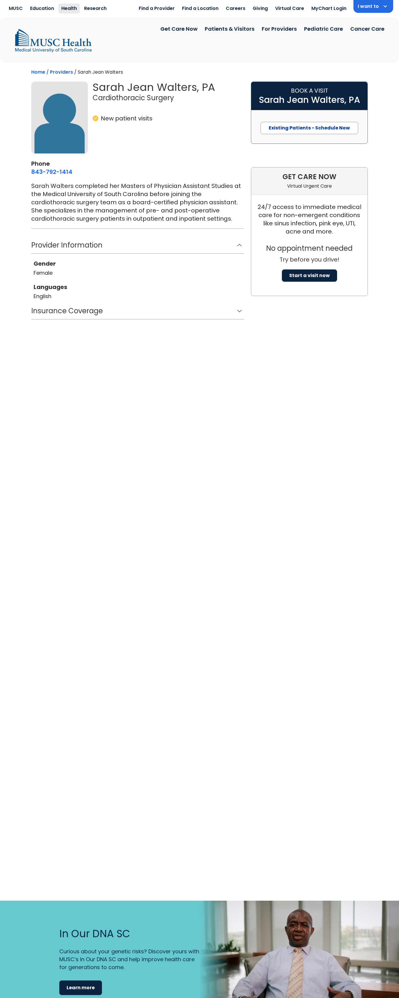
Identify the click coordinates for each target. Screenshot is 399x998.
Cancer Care (367, 28)
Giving (260, 8)
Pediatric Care (323, 28)
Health (69, 8)
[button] (137, 247)
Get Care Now (178, 28)
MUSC (16, 8)
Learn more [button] (81, 987)
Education (42, 8)
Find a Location (200, 8)
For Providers (279, 28)
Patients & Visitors (229, 28)
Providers (61, 72)
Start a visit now (309, 275)
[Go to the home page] (53, 40)
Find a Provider (157, 8)
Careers (235, 8)
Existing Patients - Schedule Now (309, 127)
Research (95, 8)
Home (38, 72)
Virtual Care (289, 8)
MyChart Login (328, 8)
